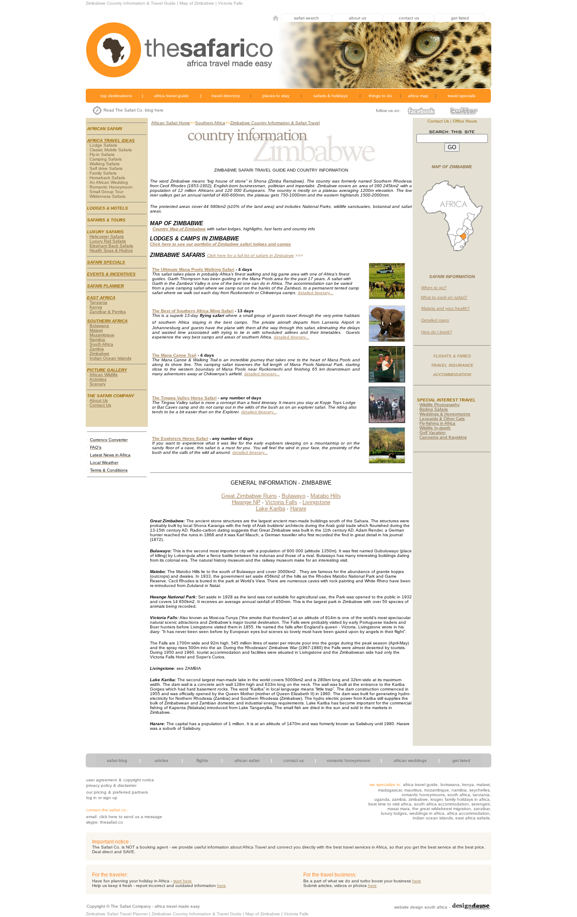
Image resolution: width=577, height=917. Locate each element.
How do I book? (436, 332)
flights (202, 760)
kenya (468, 784)
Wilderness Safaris (107, 196)
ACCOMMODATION (452, 374)
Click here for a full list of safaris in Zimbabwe (250, 255)
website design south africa (420, 907)
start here (182, 881)
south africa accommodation (441, 804)
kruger (436, 799)
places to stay (275, 95)
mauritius (413, 790)
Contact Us (438, 121)
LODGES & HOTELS (107, 208)
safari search (306, 18)
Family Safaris (103, 173)
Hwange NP (246, 502)
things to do (380, 95)
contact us (409, 18)
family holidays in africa (467, 799)
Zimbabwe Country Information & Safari (268, 122)
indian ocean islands (433, 818)
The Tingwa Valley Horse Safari (184, 398)
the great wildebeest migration (441, 808)
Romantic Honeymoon (111, 187)
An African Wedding (109, 182)
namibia (459, 790)
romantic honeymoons (348, 760)
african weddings (410, 760)
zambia (398, 799)
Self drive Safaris (106, 168)
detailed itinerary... (315, 292)
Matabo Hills (325, 496)
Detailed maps (435, 320)
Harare (298, 508)
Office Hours (465, 121)
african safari (246, 760)
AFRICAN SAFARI (104, 128)
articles (161, 760)
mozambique (436, 790)
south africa (458, 794)
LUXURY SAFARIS (105, 231)
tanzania (481, 794)
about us (357, 18)
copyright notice (138, 780)
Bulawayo (293, 496)
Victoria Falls (281, 502)
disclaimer (126, 785)
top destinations (116, 95)
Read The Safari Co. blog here (133, 110)
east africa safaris (472, 818)
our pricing (96, 792)
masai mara (398, 808)
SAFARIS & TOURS (106, 220)
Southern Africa (210, 122)
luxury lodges (394, 813)
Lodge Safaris (103, 145)
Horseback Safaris (107, 177)
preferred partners (130, 792)
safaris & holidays (330, 95)
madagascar (390, 790)
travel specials (461, 95)
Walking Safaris (105, 163)
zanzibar (482, 808)
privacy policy (99, 785)
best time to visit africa (389, 804)
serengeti (480, 804)
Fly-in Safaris (102, 154)
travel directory (226, 95)
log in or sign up (101, 797)
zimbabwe (418, 799)
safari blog (117, 760)
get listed (460, 18)
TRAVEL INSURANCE (452, 365)
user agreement (101, 780)
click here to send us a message (130, 816)
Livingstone (316, 502)
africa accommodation (468, 813)
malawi (483, 784)
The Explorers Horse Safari (180, 438)
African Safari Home (170, 122)
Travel (313, 122)
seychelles (479, 790)
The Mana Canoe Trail (174, 355)
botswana (450, 784)
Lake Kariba (270, 508)
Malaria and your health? (445, 308)
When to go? (433, 287)
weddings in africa (426, 813)
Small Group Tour (106, 191)
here (416, 881)
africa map (418, 95)
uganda (381, 799)
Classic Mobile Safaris (111, 149)
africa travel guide (171, 95)
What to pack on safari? (444, 297)
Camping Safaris (106, 159)
